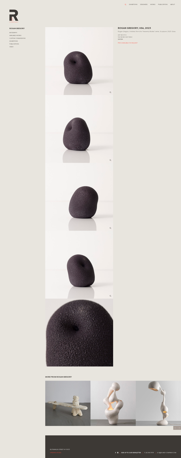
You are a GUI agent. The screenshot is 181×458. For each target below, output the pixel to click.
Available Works (15, 35)
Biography (13, 32)
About (172, 4)
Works (152, 4)
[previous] (175, 428)
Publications (163, 4)
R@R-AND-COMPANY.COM (167, 452)
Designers (143, 4)
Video (11, 47)
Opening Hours (55, 452)
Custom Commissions (17, 38)
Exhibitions (133, 4)
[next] (179, 428)
